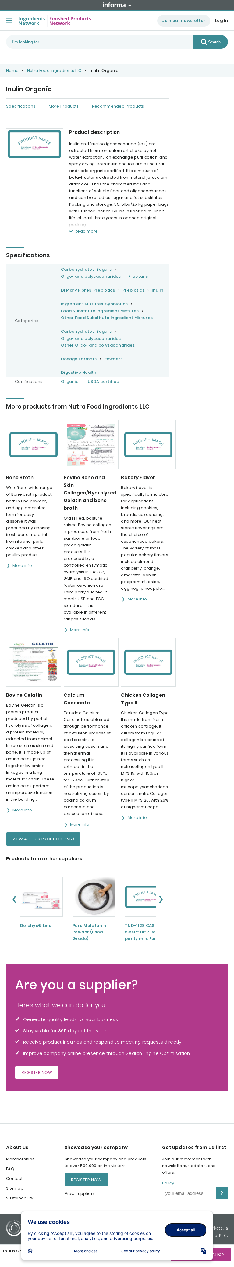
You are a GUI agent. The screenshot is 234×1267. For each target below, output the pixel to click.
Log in (221, 21)
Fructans (138, 276)
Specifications (20, 106)
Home (12, 70)
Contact (14, 1178)
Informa (117, 4)
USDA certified (103, 381)
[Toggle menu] (9, 21)
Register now (37, 1072)
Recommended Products (118, 106)
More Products (64, 106)
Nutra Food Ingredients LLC (54, 70)
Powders (113, 359)
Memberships (20, 1159)
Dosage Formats (79, 359)
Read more (86, 231)
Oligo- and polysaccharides (91, 276)
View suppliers (80, 1193)
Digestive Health (79, 372)
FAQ (10, 1169)
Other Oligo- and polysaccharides (98, 345)
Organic (70, 381)
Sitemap (14, 1188)
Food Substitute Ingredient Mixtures (100, 311)
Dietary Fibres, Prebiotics (88, 290)
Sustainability (19, 1198)
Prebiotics (133, 290)
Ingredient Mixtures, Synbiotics (94, 304)
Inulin (157, 290)
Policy (168, 1183)
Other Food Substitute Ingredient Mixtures (107, 318)
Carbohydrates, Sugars (86, 269)
